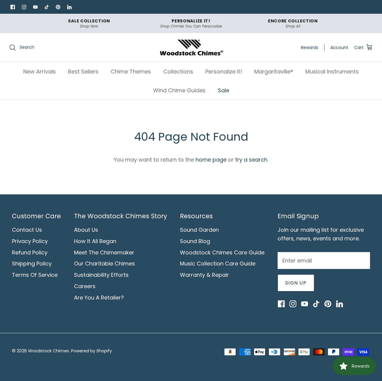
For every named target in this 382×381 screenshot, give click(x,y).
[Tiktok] (46, 6)
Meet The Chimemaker (104, 252)
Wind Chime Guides (179, 90)
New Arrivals (39, 71)
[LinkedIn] (69, 6)
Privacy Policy (30, 241)
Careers (85, 286)
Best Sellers (83, 71)
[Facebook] (12, 6)
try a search (251, 159)
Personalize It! (223, 71)
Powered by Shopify (91, 351)
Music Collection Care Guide (217, 263)
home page (211, 159)
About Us (86, 229)
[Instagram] (23, 6)
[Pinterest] (57, 6)
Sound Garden (199, 229)
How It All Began (95, 241)
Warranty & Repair (204, 275)
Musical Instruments (332, 71)
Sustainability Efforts (101, 275)
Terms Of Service (35, 275)
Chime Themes (131, 71)
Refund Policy (29, 252)
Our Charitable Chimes (104, 263)
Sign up (295, 282)
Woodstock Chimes (48, 351)
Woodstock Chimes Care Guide (222, 252)
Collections (178, 71)
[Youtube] (35, 6)
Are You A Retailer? (99, 297)
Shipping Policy (32, 263)
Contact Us (27, 229)
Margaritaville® (273, 71)
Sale (223, 90)
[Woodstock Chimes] (191, 47)
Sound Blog (195, 241)
